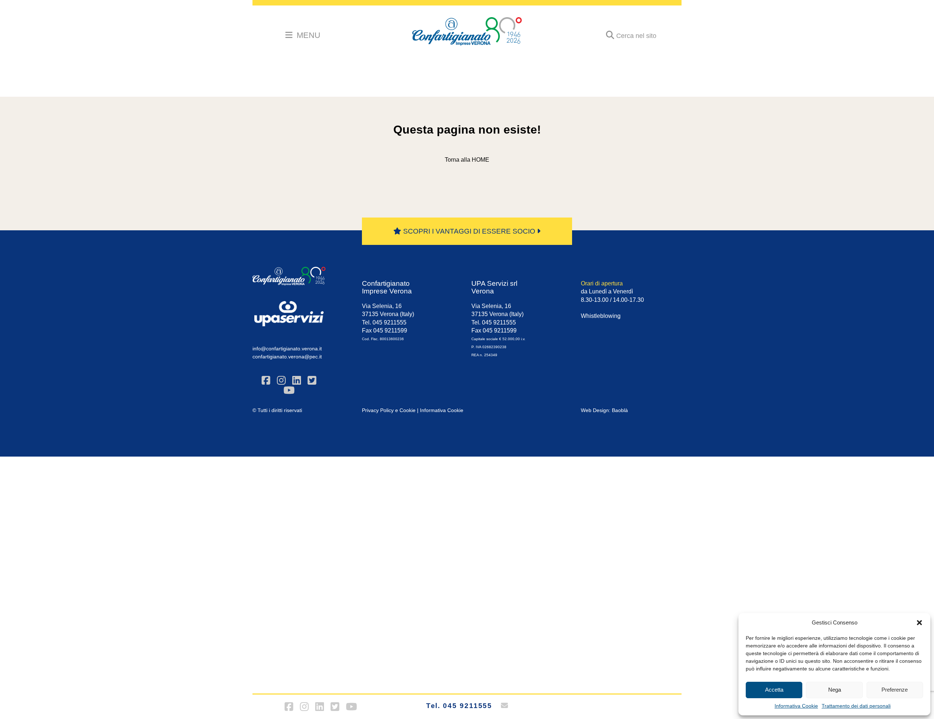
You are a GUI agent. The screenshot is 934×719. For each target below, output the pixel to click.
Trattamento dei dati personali (856, 706)
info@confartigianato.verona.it (287, 348)
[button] (919, 622)
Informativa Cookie (796, 706)
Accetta (774, 690)
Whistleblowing (601, 316)
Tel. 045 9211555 (459, 706)
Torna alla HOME (467, 160)
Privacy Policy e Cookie (389, 410)
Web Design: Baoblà (604, 410)
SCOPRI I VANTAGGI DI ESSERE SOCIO (469, 231)
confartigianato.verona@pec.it (287, 357)
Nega (834, 690)
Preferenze (894, 690)
